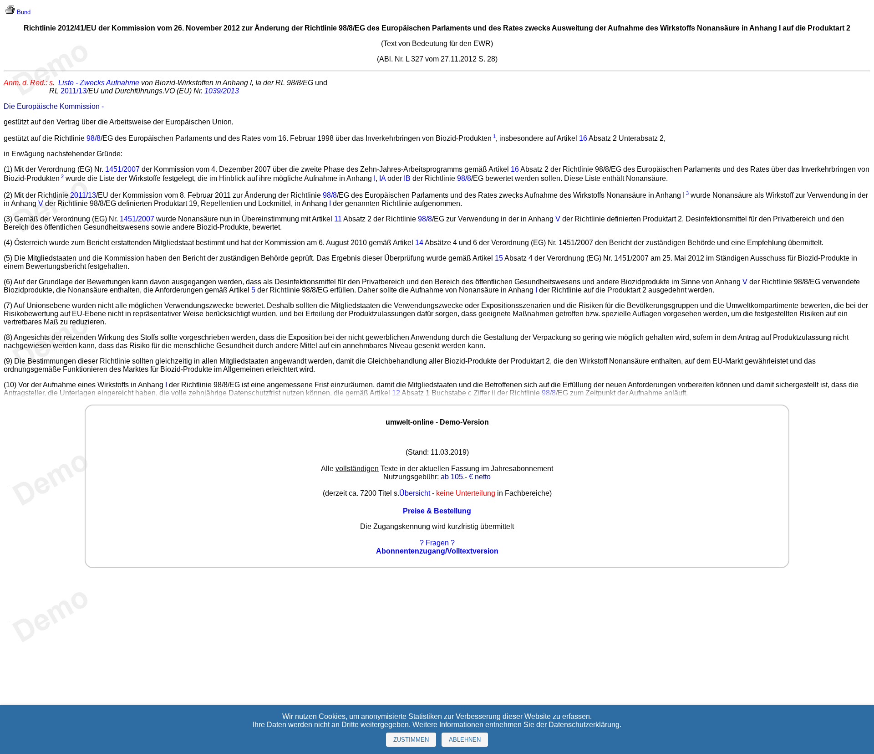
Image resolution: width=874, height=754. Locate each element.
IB (407, 179)
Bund (23, 12)
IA (382, 179)
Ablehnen (465, 739)
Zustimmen (411, 739)
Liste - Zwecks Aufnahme (98, 83)
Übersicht (414, 493)
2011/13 (83, 195)
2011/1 (73, 91)
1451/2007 (122, 169)
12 (396, 393)
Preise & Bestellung (437, 511)
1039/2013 (221, 91)
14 (419, 242)
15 (499, 258)
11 (338, 219)
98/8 (93, 138)
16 (583, 138)
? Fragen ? (437, 543)
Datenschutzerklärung (584, 724)
